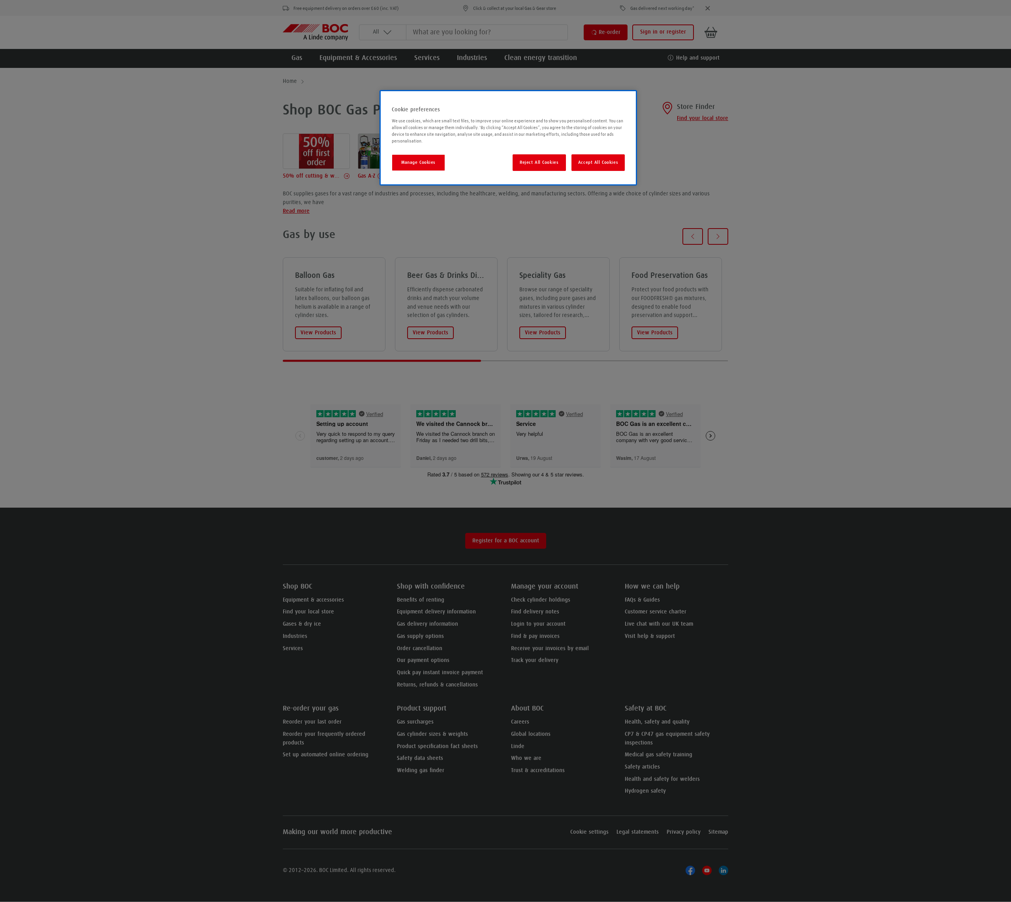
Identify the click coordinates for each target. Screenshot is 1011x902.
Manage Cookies (418, 162)
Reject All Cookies (539, 162)
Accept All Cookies (598, 162)
